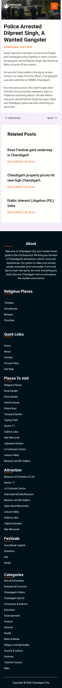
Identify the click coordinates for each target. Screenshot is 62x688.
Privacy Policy (11, 363)
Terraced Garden (13, 414)
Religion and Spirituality (16, 645)
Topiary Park (11, 420)
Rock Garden (11, 391)
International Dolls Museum (19, 494)
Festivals (9, 656)
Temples (9, 302)
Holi (6, 557)
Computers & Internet (16, 604)
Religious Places (13, 385)
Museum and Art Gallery (17, 461)
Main (6, 668)
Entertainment (12, 615)
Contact (8, 357)
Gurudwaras (10, 308)
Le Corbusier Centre (15, 449)
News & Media (15, 161)
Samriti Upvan (11, 402)
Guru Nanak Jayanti (14, 545)
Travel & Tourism (13, 662)
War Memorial (11, 437)
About (7, 351)
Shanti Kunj (10, 408)
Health (7, 633)
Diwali (7, 562)
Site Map (9, 369)
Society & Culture (13, 650)
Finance (8, 621)
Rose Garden (11, 396)
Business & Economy (15, 586)
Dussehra (9, 551)
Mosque (8, 314)
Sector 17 (9, 426)
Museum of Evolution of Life (19, 476)
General (8, 627)
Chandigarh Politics (14, 592)
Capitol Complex (13, 523)
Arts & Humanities (14, 580)
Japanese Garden (13, 443)
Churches (9, 320)
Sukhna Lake (11, 431)
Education (9, 609)
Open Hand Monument (16, 506)
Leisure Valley (11, 455)
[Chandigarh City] (12, 6)
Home (7, 345)
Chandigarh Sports (14, 598)
